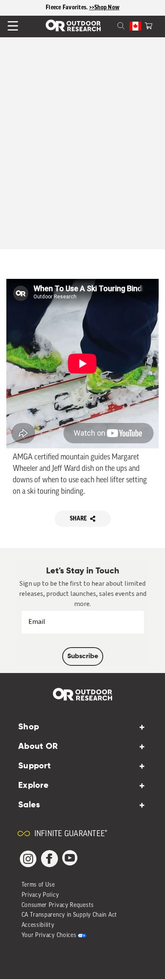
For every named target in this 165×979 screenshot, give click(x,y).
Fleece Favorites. (67, 8)
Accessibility (38, 925)
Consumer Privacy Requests (58, 905)
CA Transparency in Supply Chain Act (70, 915)
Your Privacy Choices (49, 935)
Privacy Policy (40, 895)
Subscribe (82, 656)
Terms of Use (38, 885)
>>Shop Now (104, 8)
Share (78, 519)
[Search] (111, 25)
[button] (148, 25)
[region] (82, 8)
